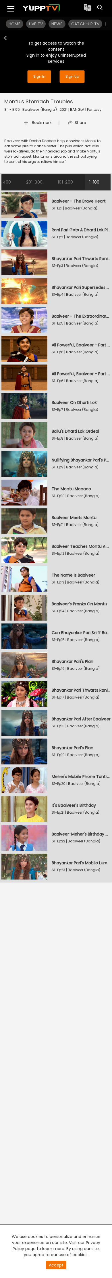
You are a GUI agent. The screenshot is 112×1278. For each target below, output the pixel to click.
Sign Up (72, 76)
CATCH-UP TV (85, 24)
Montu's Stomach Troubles (38, 101)
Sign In (39, 76)
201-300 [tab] (34, 182)
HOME (14, 24)
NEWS (57, 24)
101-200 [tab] (65, 182)
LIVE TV (36, 24)
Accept (56, 1265)
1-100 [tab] (94, 182)
